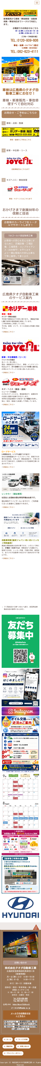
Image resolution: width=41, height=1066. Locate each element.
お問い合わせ (24, 1046)
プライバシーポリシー (14, 1053)
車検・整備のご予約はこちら (20, 140)
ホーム (8, 1039)
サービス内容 (23, 1039)
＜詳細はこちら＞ (8, 507)
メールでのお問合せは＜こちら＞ (20, 1014)
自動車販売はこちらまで (20, 169)
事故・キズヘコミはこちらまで (20, 199)
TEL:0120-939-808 (24, 40)
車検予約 (9, 1046)
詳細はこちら (8, 332)
